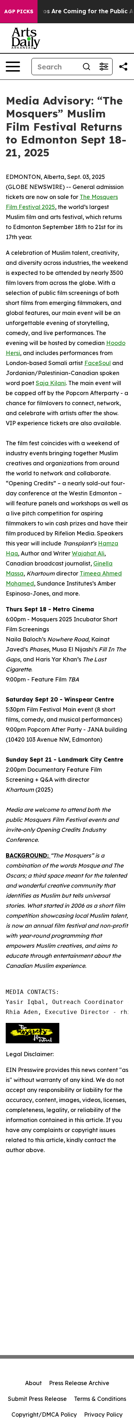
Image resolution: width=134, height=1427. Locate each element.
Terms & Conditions (100, 1398)
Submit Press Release (37, 1398)
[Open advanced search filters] (103, 66)
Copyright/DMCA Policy (44, 1414)
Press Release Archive (79, 1383)
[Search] (86, 66)
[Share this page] (123, 66)
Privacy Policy (103, 1414)
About (33, 1383)
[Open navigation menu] (13, 66)
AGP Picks (18, 11)
